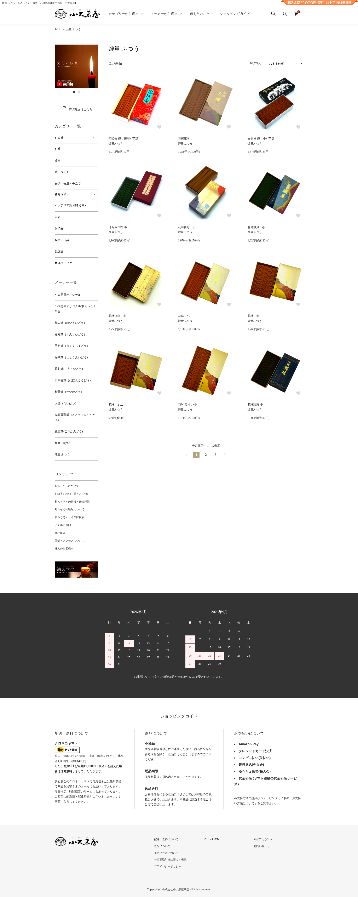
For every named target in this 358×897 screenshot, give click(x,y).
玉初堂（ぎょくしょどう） (72, 345)
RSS (206, 839)
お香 (57, 148)
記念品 (59, 251)
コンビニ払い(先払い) (255, 758)
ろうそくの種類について (69, 509)
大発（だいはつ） (66, 403)
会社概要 (60, 533)
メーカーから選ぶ (164, 14)
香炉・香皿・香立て (68, 183)
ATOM (215, 839)
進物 (57, 160)
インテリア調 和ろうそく (71, 205)
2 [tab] (79, 92)
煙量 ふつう (73, 29)
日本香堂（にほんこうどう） (73, 380)
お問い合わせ (262, 846)
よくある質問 (63, 525)
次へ (225, 455)
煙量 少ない (62, 443)
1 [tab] (74, 92)
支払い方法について (166, 853)
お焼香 (59, 228)
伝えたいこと (200, 14)
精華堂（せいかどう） (69, 391)
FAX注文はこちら (80, 109)
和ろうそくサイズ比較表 (69, 517)
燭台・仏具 (62, 240)
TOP (57, 29)
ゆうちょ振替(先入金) (255, 771)
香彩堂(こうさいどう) (69, 368)
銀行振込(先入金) (251, 764)
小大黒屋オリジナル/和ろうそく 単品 (75, 309)
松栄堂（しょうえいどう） (72, 357)
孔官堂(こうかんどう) (69, 431)
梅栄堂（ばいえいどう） (71, 322)
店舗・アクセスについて (69, 540)
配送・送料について (166, 839)
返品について (162, 846)
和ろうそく (62, 194)
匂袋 (57, 217)
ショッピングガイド (235, 13)
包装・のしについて (67, 485)
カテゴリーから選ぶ (123, 14)
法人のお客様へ (64, 548)
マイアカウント (263, 839)
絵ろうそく (62, 171)
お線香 (59, 137)
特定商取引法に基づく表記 (170, 859)
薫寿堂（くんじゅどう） (71, 334)
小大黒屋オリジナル (68, 294)
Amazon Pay (249, 744)
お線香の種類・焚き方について (73, 493)
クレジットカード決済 (255, 751)
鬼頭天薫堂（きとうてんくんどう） (75, 417)
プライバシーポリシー (167, 866)
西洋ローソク (63, 263)
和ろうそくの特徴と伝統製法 (72, 501)
